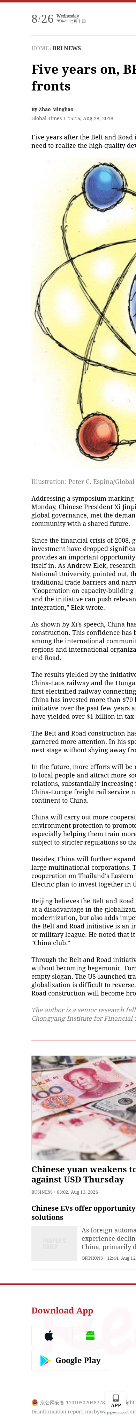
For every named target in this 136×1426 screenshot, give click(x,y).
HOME (40, 48)
